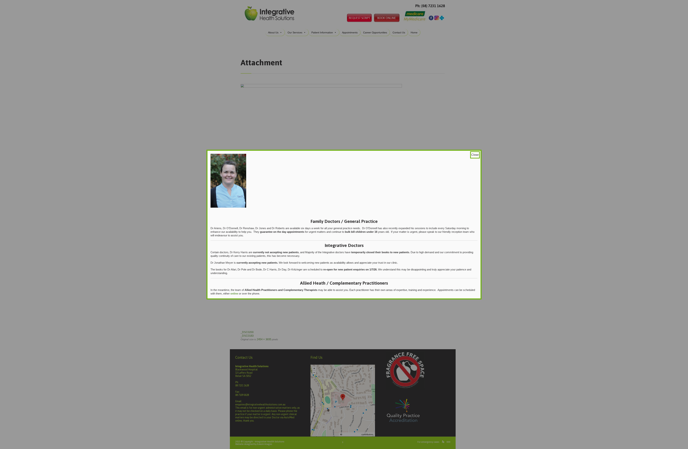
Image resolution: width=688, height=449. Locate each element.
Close (475, 154)
